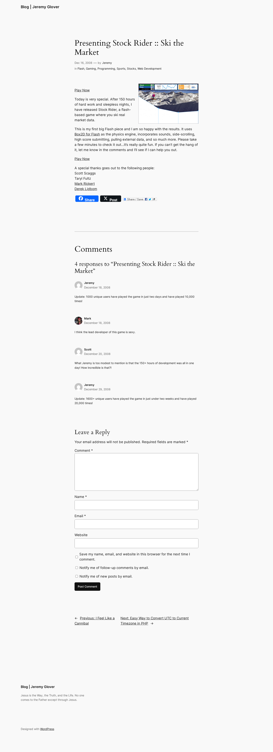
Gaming (91, 68)
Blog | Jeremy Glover (40, 6)
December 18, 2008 (97, 287)
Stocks (131, 68)
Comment (84, 451)
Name (81, 497)
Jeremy (107, 62)
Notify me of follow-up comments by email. (114, 568)
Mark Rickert (85, 184)
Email (80, 516)
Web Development (149, 68)
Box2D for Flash (87, 134)
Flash (81, 68)
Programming (106, 68)
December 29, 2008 (97, 389)
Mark (87, 318)
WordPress (47, 729)
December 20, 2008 (97, 353)
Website (81, 535)
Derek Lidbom (86, 189)
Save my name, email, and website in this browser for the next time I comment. (134, 556)
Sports (121, 68)
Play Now (82, 90)
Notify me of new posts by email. (106, 576)
